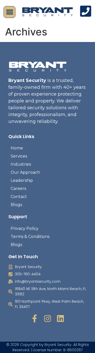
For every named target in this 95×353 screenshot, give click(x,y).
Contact (19, 196)
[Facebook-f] (35, 318)
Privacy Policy (25, 228)
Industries (21, 164)
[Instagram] (47, 318)
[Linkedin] (60, 318)
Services (19, 156)
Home (17, 148)
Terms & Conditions (30, 236)
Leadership (22, 180)
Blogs (16, 204)
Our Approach (25, 172)
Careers (18, 188)
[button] (9, 12)
